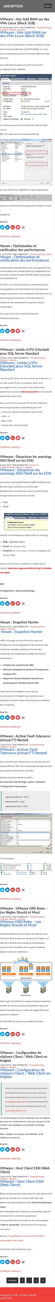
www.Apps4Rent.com (16, 1110)
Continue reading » (10, 236)
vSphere (21, 30)
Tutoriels (4, 30)
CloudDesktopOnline (15, 1101)
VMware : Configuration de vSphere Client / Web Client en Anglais (23, 1056)
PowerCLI (33, 465)
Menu (48, 6)
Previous (12, 1280)
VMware (12, 30)
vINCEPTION (13, 6)
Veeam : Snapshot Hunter (19, 622)
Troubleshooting (44, 27)
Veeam (49, 254)
